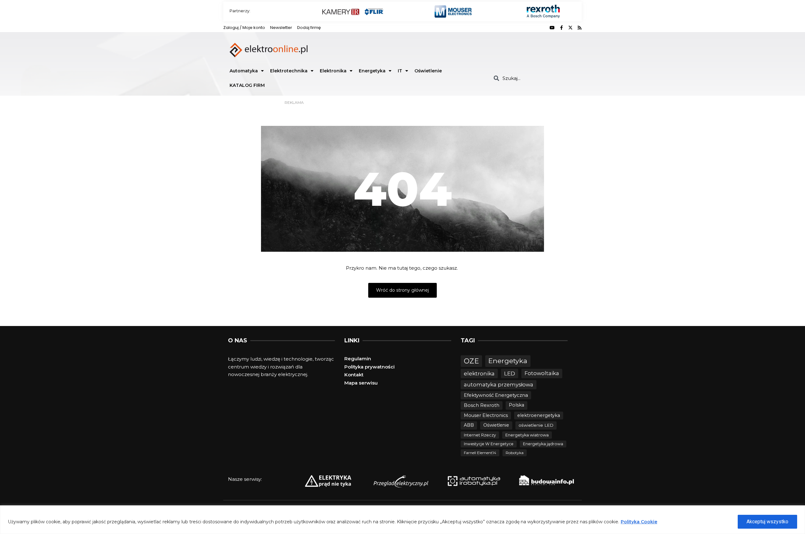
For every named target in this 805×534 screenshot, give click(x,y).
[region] (402, 519)
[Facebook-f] (561, 27)
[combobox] (535, 78)
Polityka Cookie (639, 522)
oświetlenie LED (536, 425)
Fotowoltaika (542, 373)
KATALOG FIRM (247, 85)
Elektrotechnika (289, 71)
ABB (469, 425)
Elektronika (333, 71)
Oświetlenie (428, 71)
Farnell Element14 (480, 452)
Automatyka (244, 71)
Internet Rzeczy (480, 435)
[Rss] (579, 27)
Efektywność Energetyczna (496, 395)
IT (400, 71)
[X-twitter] (570, 27)
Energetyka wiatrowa (527, 435)
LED (509, 373)
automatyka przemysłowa (498, 384)
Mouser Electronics (486, 415)
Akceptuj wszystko (767, 522)
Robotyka (515, 452)
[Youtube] (552, 27)
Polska (516, 405)
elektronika (479, 373)
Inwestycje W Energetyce (489, 443)
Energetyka (372, 71)
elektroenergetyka (538, 415)
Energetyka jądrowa (543, 443)
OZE (471, 361)
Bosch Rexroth (481, 405)
